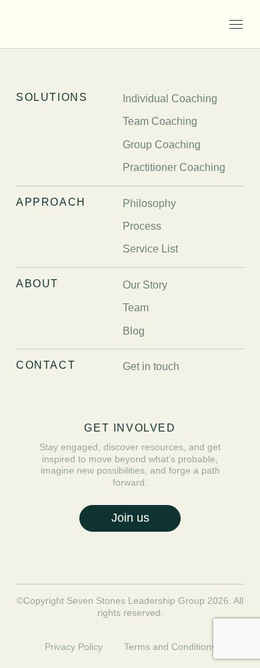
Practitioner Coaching (174, 167)
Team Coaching (160, 121)
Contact (45, 365)
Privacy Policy (74, 646)
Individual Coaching (170, 98)
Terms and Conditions (170, 646)
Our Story (145, 285)
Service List (150, 249)
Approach (51, 202)
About (37, 283)
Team (136, 307)
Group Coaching (162, 144)
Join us (130, 517)
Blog (134, 331)
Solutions (51, 97)
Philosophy (149, 203)
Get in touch (151, 366)
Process (142, 226)
